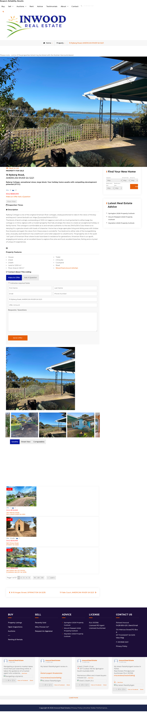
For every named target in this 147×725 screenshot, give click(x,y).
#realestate (57, 673)
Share (31, 680)
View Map (120, 638)
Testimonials (51, 6)
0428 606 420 (89, 6)
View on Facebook (23, 680)
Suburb (108, 177)
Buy (3, 6)
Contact (75, 6)
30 (42, 578)
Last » (52, 578)
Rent (32, 6)
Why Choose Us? (42, 627)
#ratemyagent (46, 673)
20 (38, 578)
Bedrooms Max (117, 184)
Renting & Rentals (15, 640)
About (63, 6)
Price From (125, 177)
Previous (4, 380)
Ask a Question (24, 197)
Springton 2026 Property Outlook (121, 213)
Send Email (133, 625)
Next (101, 380)
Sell (9, 6)
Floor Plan (11, 201)
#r (115, 682)
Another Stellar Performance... (96, 708)
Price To (132, 177)
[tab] (14, 277)
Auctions (20, 6)
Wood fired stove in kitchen (67, 268)
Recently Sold (40, 623)
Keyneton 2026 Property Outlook (121, 223)
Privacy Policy (121, 646)
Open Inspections (15, 627)
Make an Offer (12, 197)
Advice (40, 6)
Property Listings (15, 623)
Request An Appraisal (43, 631)
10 (35, 578)
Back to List (14, 168)
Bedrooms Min (109, 184)
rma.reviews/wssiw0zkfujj (50, 678)
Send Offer (17, 338)
